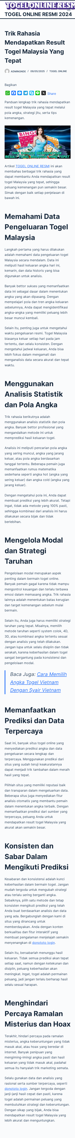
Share (51, 94)
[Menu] (69, 9)
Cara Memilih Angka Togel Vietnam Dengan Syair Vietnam (38, 682)
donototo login (16, 1089)
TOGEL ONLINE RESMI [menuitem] (33, 166)
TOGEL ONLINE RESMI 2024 (38, 14)
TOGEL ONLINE (58, 71)
